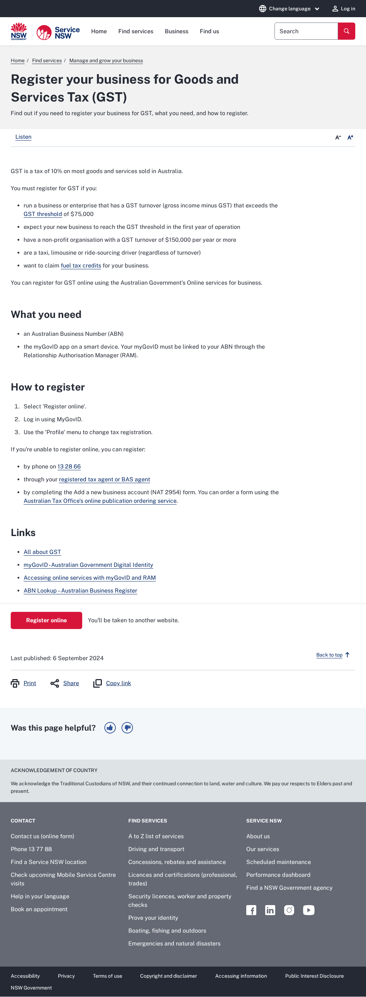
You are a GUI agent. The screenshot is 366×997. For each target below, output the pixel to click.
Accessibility (25, 976)
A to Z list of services (156, 836)
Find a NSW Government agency (289, 887)
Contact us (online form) (42, 836)
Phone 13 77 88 (31, 849)
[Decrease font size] (338, 138)
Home (99, 31)
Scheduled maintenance (278, 862)
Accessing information (241, 976)
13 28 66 (69, 466)
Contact (23, 821)
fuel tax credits (81, 265)
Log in (348, 8)
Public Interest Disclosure (314, 976)
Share (71, 683)
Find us (209, 31)
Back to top (329, 655)
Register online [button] (46, 620)
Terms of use (107, 976)
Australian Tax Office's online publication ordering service (100, 500)
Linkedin (270, 910)
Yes (110, 727)
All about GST (42, 552)
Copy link (118, 683)
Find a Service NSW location (48, 862)
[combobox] (306, 31)
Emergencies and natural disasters (174, 943)
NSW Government (31, 988)
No (127, 727)
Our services (262, 849)
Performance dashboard (278, 874)
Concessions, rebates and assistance (177, 862)
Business (176, 31)
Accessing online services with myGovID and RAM (90, 577)
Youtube (309, 910)
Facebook (251, 910)
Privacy (66, 976)
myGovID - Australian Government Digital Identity (88, 564)
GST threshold (43, 214)
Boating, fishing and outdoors (167, 930)
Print (30, 683)
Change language (290, 8)
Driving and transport (156, 849)
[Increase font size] (350, 138)
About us (258, 836)
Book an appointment (39, 909)
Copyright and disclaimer (168, 976)
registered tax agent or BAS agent (104, 479)
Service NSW (264, 821)
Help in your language (40, 896)
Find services (135, 31)
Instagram (289, 910)
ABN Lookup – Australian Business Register (80, 590)
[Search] (346, 31)
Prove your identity (153, 917)
